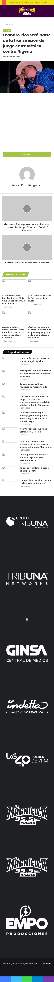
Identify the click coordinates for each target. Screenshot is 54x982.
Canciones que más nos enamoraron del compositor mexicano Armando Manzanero (36, 444)
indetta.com (46, 963)
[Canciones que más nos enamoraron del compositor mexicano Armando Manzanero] (9, 445)
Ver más (26, 154)
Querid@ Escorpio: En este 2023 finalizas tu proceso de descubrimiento (36, 457)
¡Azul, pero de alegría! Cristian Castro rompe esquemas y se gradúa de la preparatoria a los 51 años (39, 332)
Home (7, 24)
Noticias (14, 24)
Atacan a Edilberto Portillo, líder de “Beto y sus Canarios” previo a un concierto (13, 299)
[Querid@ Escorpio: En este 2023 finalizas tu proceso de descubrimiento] (9, 458)
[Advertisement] (27, 123)
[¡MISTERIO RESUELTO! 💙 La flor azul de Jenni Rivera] (40, 286)
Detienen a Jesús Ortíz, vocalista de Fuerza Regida (33, 385)
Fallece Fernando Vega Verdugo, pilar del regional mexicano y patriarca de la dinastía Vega (33, 417)
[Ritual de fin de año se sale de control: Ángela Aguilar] (9, 362)
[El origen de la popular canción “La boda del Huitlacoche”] (9, 484)
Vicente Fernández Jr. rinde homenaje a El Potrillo (33, 430)
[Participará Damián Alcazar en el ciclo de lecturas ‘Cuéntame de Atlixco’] (9, 374)
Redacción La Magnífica (27, 185)
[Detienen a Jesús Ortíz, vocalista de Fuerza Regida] (9, 388)
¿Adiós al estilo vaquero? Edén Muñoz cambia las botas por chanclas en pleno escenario (13, 332)
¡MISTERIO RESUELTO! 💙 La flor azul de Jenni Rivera (39, 298)
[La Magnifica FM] (27, 11)
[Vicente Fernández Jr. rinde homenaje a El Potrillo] (9, 433)
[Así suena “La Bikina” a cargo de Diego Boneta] (9, 472)
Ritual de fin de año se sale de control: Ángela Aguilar (35, 360)
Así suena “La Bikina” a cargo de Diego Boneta (34, 469)
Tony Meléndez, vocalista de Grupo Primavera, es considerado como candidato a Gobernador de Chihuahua (35, 401)
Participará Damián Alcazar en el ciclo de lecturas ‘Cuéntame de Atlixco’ (35, 373)
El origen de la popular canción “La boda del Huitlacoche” (35, 482)
